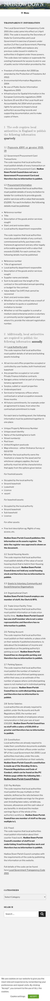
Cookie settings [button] (17, 996)
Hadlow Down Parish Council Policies (21, 779)
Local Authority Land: (17, 347)
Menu (26, 13)
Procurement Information (19, 185)
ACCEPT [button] (33, 996)
